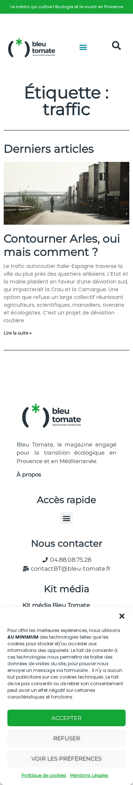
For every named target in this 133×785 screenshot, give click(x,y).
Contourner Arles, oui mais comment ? (62, 245)
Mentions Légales (89, 775)
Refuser (66, 738)
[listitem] (66, 7)
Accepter (66, 717)
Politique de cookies (43, 775)
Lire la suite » (18, 333)
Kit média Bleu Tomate (53, 605)
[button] (122, 616)
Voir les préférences (66, 758)
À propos (29, 474)
